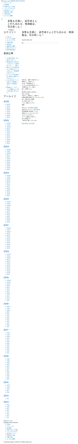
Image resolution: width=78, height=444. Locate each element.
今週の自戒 (10, 42)
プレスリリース (11, 40)
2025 (6, 120)
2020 (6, 251)
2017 (6, 330)
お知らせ (9, 37)
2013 (6, 402)
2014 (6, 395)
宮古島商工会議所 (33, 107)
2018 (6, 303)
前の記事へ (26, 123)
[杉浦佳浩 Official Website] (8, 420)
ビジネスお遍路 (11, 39)
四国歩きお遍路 (11, 46)
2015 (6, 382)
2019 (6, 277)
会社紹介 (9, 44)
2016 (6, 356)
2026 (6, 101)
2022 (6, 199)
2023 (6, 172)
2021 (6, 225)
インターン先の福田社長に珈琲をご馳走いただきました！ (13, 76)
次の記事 (31, 123)
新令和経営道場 (11, 49)
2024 (6, 146)
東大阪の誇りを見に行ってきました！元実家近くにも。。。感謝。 (13, 63)
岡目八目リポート (11, 48)
